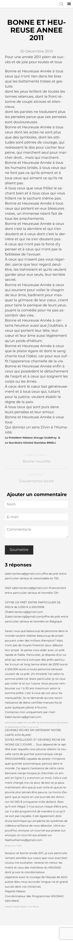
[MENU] (69, 4)
